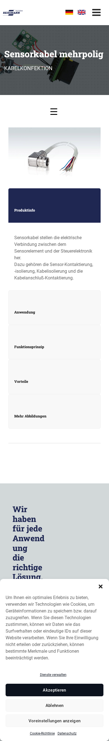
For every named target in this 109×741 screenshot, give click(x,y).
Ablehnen (54, 705)
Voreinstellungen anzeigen (55, 720)
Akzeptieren (54, 690)
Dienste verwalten (53, 675)
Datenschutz (67, 733)
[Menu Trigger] (53, 111)
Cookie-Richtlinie (42, 733)
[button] (100, 586)
